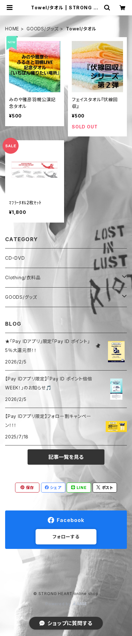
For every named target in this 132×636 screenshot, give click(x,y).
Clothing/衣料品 (23, 277)
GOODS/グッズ (43, 28)
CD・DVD (15, 258)
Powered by (58, 603)
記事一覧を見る (66, 457)
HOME (12, 28)
